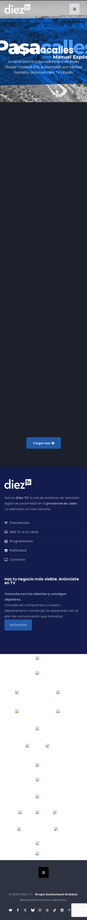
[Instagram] (40, 910)
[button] (74, 9)
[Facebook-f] (18, 910)
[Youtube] (10, 910)
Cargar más (41, 443)
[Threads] (47, 910)
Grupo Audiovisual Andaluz (56, 894)
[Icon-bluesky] (32, 910)
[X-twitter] (25, 910)
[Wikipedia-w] (69, 910)
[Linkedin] (62, 910)
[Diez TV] (17, 9)
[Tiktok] (55, 910)
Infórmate (18, 625)
